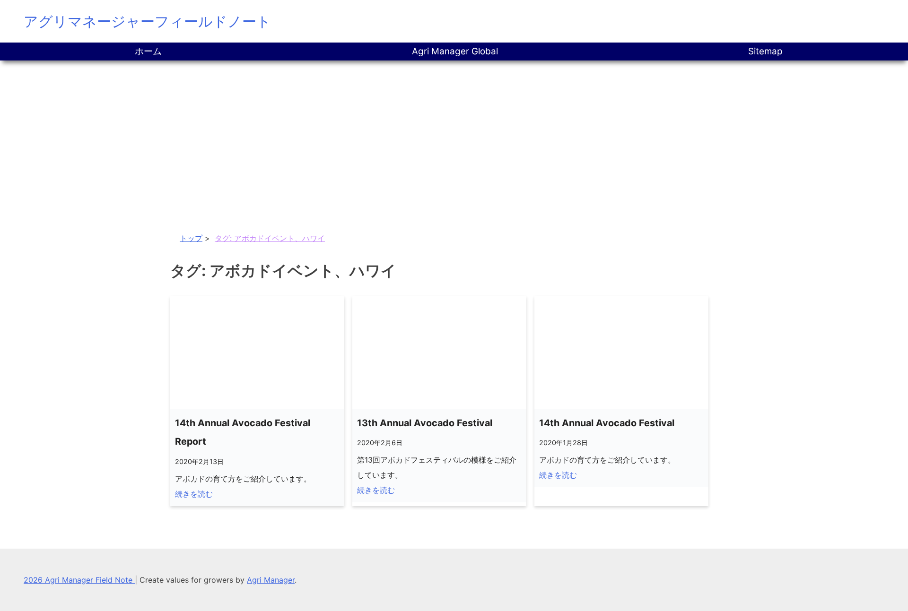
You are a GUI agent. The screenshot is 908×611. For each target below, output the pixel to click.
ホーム (148, 51)
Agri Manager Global (455, 51)
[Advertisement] (454, 131)
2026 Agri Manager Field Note (79, 580)
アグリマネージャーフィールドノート (147, 21)
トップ (191, 238)
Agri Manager (271, 580)
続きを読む (194, 494)
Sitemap (765, 51)
